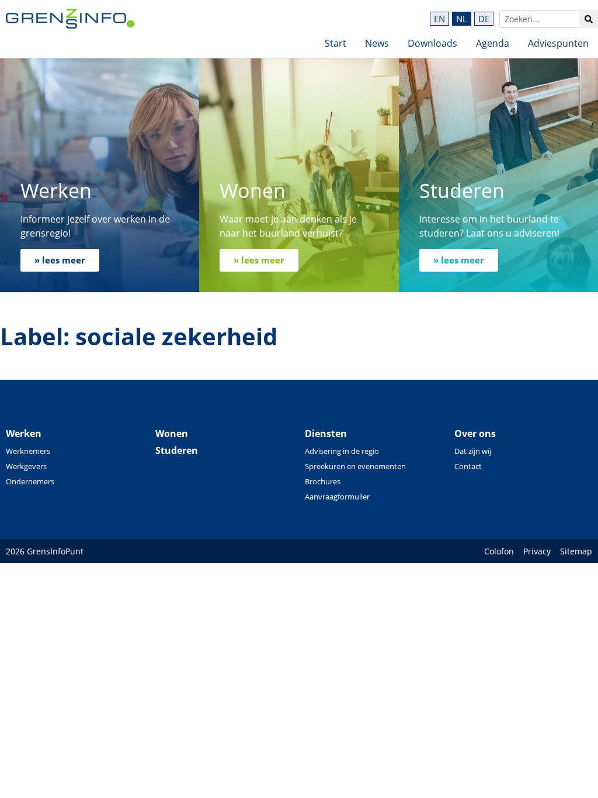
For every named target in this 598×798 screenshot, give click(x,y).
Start (335, 43)
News (377, 43)
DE (483, 19)
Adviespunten (558, 43)
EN (439, 19)
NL (461, 19)
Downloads (432, 43)
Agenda (492, 43)
